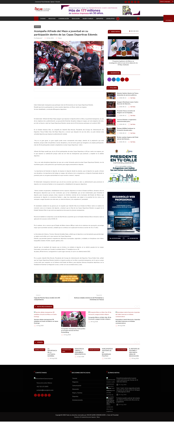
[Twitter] (129, 2)
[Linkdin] (132, 2)
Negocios (51, 18)
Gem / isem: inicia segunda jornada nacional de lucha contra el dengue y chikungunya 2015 (128, 390)
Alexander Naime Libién (66, 350)
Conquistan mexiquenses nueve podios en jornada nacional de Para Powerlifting (73, 330)
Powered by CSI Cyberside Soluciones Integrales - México (87, 417)
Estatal (110, 120)
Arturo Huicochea (94, 349)
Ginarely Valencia (39, 349)
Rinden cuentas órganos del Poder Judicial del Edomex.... (127, 138)
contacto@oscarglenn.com (45, 390)
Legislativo (110, 18)
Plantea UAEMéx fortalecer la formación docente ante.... (126, 129)
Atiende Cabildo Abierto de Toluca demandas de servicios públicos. (127, 94)
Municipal (110, 94)
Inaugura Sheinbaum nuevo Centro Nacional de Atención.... (127, 103)
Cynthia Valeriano (121, 349)
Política (110, 103)
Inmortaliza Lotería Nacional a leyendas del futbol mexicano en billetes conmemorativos (128, 321)
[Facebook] (126, 2)
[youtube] (135, 2)
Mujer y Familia (88, 18)
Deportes (99, 18)
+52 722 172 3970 (42, 386)
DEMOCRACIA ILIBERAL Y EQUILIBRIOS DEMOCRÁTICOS (80, 351)
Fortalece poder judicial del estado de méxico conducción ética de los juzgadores (128, 400)
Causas (42, 18)
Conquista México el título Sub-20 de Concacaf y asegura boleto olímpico (99, 318)
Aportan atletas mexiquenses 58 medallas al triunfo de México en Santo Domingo (46, 321)
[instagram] (138, 2)
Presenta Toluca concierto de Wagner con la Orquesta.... (126, 112)
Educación (76, 18)
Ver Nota (132, 98)
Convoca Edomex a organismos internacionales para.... (126, 120)
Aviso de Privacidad (112, 415)
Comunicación (63, 18)
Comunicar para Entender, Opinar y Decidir (47, 2)
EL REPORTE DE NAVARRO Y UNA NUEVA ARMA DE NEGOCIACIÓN (134, 352)
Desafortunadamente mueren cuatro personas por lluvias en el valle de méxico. (127, 380)
